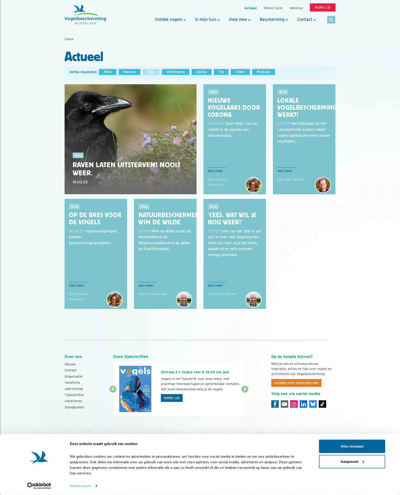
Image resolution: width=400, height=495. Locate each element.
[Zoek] (331, 20)
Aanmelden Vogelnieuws (296, 383)
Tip (221, 72)
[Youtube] (284, 404)
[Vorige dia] (113, 403)
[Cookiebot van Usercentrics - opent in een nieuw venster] (39, 485)
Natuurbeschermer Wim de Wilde (168, 219)
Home (69, 39)
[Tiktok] (322, 404)
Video (240, 72)
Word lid (172, 398)
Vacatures (72, 382)
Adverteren (73, 401)
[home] (85, 15)
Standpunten (74, 407)
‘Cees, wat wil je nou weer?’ (232, 219)
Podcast (263, 72)
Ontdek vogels (168, 19)
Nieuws (129, 72)
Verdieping (175, 72)
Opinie (201, 72)
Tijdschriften (74, 395)
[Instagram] (294, 404)
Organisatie (73, 376)
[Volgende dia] (245, 403)
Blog (151, 72)
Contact (304, 19)
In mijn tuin (205, 19)
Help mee (238, 19)
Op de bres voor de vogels (95, 219)
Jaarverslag (74, 389)
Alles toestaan (352, 446)
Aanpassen (350, 461)
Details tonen (80, 486)
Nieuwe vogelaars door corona (234, 107)
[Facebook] (275, 404)
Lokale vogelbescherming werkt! (307, 107)
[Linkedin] (303, 404)
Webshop (296, 8)
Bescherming (272, 19)
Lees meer (215, 171)
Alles (107, 72)
